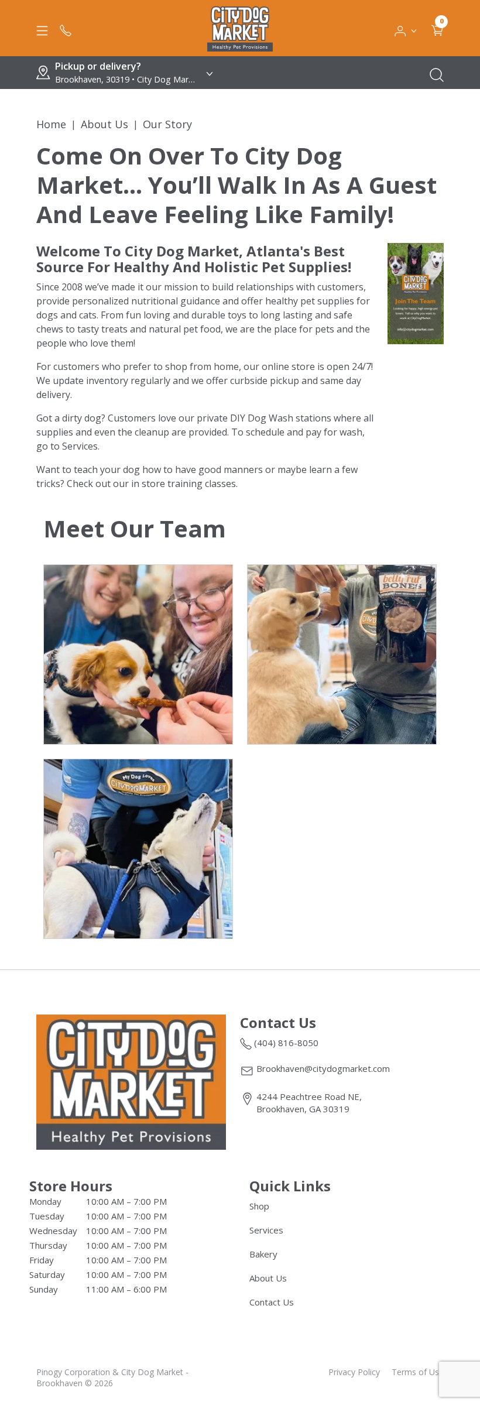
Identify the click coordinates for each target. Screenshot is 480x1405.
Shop (259, 1206)
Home (51, 124)
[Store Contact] (65, 28)
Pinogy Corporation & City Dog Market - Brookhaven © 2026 (112, 1377)
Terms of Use (418, 1371)
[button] (406, 28)
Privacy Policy (354, 1371)
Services (266, 1230)
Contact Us (271, 1302)
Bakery (263, 1254)
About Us (104, 124)
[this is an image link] (131, 1081)
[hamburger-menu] (42, 28)
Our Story (167, 124)
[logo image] (240, 28)
